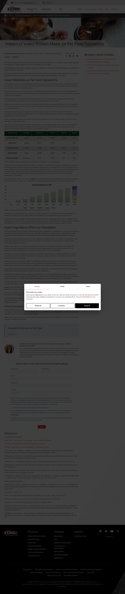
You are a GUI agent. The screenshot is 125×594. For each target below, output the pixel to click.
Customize (61, 305)
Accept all (87, 305)
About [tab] (88, 286)
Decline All (38, 305)
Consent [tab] (37, 286)
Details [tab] (62, 286)
